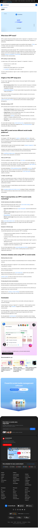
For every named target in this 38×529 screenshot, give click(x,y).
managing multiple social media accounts (12, 189)
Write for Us (27, 495)
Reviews (26, 492)
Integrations (3, 495)
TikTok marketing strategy (16, 168)
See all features (15, 483)
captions (18, 138)
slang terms (29, 168)
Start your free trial (14, 389)
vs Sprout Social (27, 477)
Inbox (2, 478)
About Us (26, 489)
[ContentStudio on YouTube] (22, 509)
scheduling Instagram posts (9, 153)
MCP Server (3, 491)
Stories (28, 138)
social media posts (18, 272)
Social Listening (3, 480)
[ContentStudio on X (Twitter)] (16, 509)
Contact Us (27, 500)
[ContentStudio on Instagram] (18, 509)
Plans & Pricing (27, 491)
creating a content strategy (13, 291)
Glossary (14, 492)
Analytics (2, 477)
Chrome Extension (16, 498)
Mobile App (15, 497)
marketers (14, 306)
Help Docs (14, 491)
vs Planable (27, 481)
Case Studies (15, 495)
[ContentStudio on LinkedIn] (20, 509)
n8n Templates (3, 497)
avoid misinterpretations (27, 124)
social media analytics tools (9, 220)
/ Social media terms (4, 7)
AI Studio (2, 475)
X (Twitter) (12, 466)
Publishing (2, 474)
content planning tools (18, 122)
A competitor (6, 69)
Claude (2, 492)
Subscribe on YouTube (7, 444)
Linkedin (25, 466)
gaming (12, 115)
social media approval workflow (21, 247)
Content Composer (16, 478)
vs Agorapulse (27, 480)
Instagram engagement (29, 145)
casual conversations (5, 99)
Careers (26, 494)
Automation (15, 477)
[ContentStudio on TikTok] (24, 509)
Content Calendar (16, 474)
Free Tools (15, 494)
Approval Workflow (16, 480)
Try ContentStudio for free (7, 353)
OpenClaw (3, 494)
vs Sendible (27, 483)
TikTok (33, 44)
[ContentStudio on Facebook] (13, 509)
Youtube (31, 466)
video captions (32, 164)
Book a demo (24, 389)
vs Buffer (26, 478)
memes (11, 99)
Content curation (4, 276)
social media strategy (25, 204)
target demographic (22, 208)
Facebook (6, 466)
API (1, 489)
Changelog (3, 498)
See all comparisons (28, 484)
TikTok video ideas (26, 171)
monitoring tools (12, 316)
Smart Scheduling (16, 475)
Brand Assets (27, 498)
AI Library (14, 481)
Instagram (19, 466)
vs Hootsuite (27, 475)
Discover (2, 481)
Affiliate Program (27, 497)
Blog (14, 489)
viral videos (23, 160)
